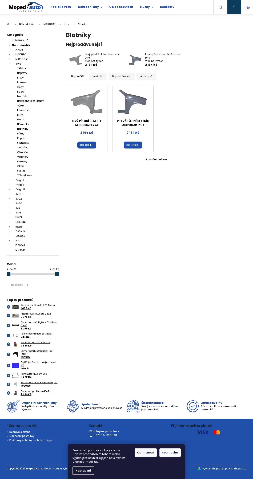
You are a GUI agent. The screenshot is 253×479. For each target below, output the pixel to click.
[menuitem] (61, 7)
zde (96, 462)
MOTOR (20, 250)
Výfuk (20, 105)
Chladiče (22, 152)
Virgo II (20, 185)
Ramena (22, 82)
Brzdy (20, 77)
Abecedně (146, 76)
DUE (18, 212)
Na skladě (19, 285)
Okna (20, 166)
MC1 (18, 194)
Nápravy (22, 73)
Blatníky (22, 129)
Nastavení (83, 471)
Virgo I (20, 180)
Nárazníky (23, 124)
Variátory (22, 157)
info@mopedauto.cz (106, 431)
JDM (18, 240)
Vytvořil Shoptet (212, 468)
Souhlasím (170, 453)
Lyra (18, 63)
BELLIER (19, 226)
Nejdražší (98, 76)
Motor (20, 119)
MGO (19, 203)
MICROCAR (21, 59)
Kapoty (21, 138)
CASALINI (20, 231)
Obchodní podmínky (21, 436)
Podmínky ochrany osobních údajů (30, 440)
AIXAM (19, 49)
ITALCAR (20, 245)
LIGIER (18, 217)
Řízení (20, 91)
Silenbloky (23, 142)
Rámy (20, 133)
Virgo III (20, 189)
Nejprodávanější (121, 76)
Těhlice (21, 68)
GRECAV (20, 236)
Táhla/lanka (24, 175)
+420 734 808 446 (105, 435)
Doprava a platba (19, 432)
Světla (21, 170)
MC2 (19, 198)
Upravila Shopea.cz (235, 468)
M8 (18, 208)
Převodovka (24, 110)
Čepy (20, 87)
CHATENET (21, 222)
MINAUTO (20, 54)
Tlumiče (22, 147)
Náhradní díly (21, 45)
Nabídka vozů (20, 40)
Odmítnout (145, 453)
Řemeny (22, 161)
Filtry (20, 115)
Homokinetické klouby (30, 101)
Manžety (22, 96)
